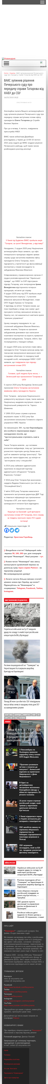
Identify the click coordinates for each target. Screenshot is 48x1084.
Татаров (22, 718)
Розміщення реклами (12, 1064)
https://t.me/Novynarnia (13, 996)
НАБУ (33, 715)
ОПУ (6, 718)
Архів (6, 1050)
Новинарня (10, 931)
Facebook (30, 588)
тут (41, 556)
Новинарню (36, 1030)
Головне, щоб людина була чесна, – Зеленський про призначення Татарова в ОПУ (24, 376)
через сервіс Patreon (28, 568)
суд (15, 718)
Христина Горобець (23, 537)
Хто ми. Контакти (10, 1069)
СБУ (11, 718)
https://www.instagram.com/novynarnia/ (19, 1001)
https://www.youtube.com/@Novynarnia (19, 1005)
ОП (39, 715)
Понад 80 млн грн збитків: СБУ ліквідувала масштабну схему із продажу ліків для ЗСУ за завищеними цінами (22, 704)
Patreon (16, 1018)
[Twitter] (11, 530)
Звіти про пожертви (11, 1078)
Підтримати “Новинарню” (13, 1073)
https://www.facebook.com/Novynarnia (19, 987)
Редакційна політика (11, 1059)
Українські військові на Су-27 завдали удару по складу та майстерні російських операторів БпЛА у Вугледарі (21, 632)
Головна (7, 1055)
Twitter (39, 588)
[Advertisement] (24, 31)
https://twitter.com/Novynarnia (15, 992)
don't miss (9, 715)
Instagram (8, 591)
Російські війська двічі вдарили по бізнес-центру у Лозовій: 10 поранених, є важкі (30, 915)
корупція (18, 715)
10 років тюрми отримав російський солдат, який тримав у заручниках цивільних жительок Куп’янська (30, 805)
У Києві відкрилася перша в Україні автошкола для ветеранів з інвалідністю (30, 818)
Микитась (26, 715)
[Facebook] (6, 530)
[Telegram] (17, 530)
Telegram (21, 588)
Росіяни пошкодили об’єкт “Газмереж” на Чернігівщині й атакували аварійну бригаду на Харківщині (21, 668)
